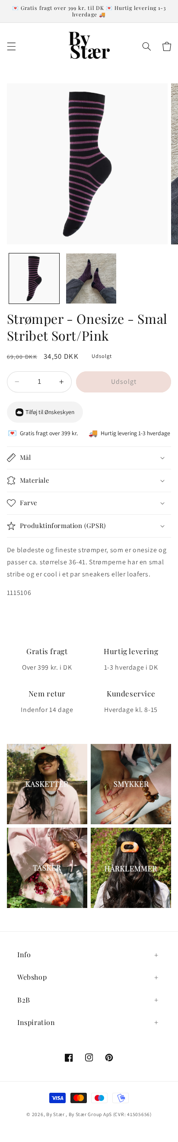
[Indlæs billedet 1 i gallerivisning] (34, 278)
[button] (11, 46)
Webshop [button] (32, 976)
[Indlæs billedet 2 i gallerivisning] (91, 278)
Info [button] (24, 954)
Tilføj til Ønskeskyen (49, 412)
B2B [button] (23, 999)
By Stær (55, 1114)
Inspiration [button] (36, 1022)
